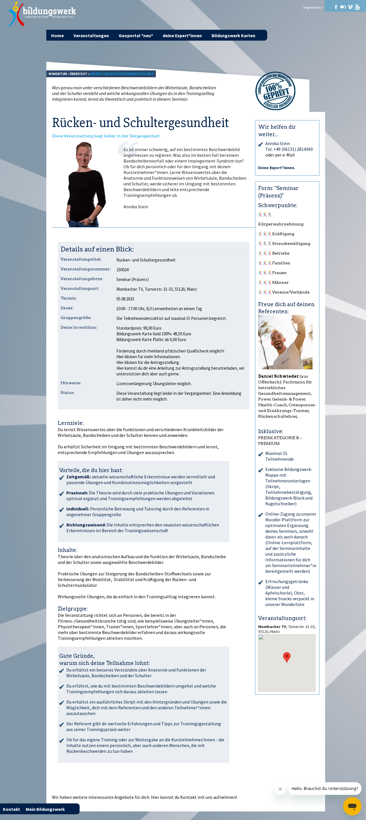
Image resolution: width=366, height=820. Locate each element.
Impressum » (313, 7)
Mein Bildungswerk (45, 809)
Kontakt (188, 797)
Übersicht (78, 74)
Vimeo (350, 7)
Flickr (343, 7)
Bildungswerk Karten (233, 35)
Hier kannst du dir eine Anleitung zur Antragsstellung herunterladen (176, 368)
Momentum (58, 74)
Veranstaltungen (91, 35)
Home (57, 35)
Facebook (336, 7)
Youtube (357, 7)
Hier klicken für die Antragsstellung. (148, 362)
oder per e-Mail (280, 155)
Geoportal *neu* (136, 35)
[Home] (42, 14)
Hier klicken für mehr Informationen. (148, 356)
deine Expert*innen (182, 35)
